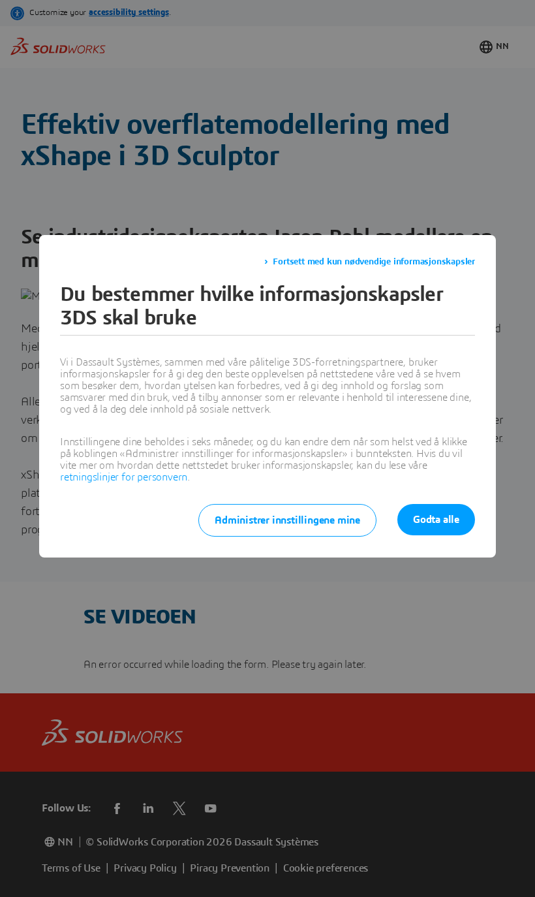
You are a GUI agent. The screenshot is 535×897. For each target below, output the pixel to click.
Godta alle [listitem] (436, 519)
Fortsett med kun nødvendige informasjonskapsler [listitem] (374, 261)
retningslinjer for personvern (123, 477)
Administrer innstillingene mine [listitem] (287, 520)
